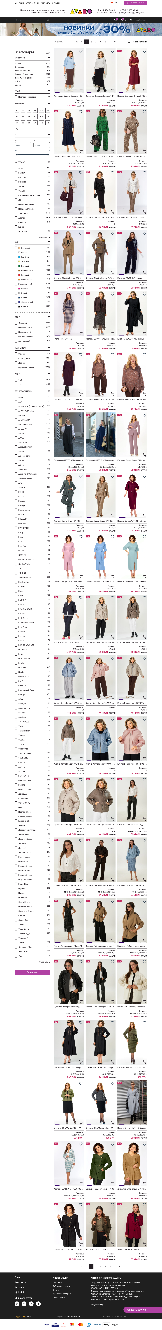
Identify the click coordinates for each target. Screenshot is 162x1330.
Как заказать (59, 1298)
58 (35, 116)
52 (17, 116)
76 (17, 129)
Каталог (19, 1287)
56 (29, 116)
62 (47, 116)
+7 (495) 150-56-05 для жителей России (106, 11)
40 (17, 110)
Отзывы (56, 3)
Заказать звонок (137, 3)
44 (29, 110)
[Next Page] (110, 41)
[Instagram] (31, 1303)
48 (41, 110)
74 (47, 123)
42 (23, 110)
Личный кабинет (140, 20)
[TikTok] (17, 1303)
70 (35, 123)
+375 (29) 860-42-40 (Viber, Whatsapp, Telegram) (131, 11)
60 (41, 116)
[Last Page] (114, 41)
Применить (32, 972)
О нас (36, 3)
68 (29, 123)
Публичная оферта (61, 1286)
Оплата (29, 3)
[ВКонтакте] (24, 1303)
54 (23, 116)
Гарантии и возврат (62, 1294)
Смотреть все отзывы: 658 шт (67, 1317)
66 (23, 123)
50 (47, 110)
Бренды (19, 1292)
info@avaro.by (96, 1304)
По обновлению (139, 42)
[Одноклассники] (38, 1303)
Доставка (19, 3)
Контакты (45, 3)
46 (35, 110)
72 (41, 123)
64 (17, 123)
